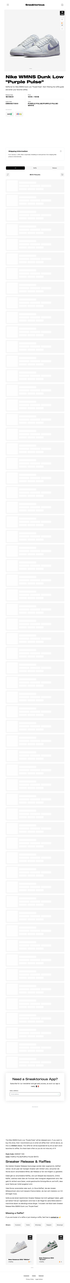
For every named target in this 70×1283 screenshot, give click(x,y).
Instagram (26, 1275)
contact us (54, 1217)
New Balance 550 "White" (19, 1259)
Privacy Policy (30, 1279)
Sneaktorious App (40, 1079)
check (24, 1148)
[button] (8, 5)
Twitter (34, 1275)
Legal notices (39, 1279)
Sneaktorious (35, 4)
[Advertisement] (35, 133)
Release (54, 168)
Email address (14, 1090)
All (15, 168)
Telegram (41, 1275)
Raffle (35, 168)
